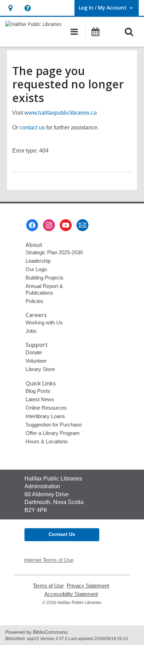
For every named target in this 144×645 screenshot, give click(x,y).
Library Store (40, 369)
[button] (10, 8)
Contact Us (62, 534)
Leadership (38, 261)
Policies (34, 301)
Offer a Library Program (53, 433)
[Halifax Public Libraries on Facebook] (32, 225)
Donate (34, 352)
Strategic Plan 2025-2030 (54, 252)
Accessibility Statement (71, 594)
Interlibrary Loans (45, 416)
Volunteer (36, 361)
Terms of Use (48, 586)
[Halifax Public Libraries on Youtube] (66, 225)
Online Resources (46, 408)
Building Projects (45, 278)
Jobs (31, 331)
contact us (32, 127)
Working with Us (44, 322)
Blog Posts (38, 391)
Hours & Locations (47, 441)
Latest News (40, 399)
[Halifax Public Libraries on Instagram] (49, 225)
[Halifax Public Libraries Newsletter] (82, 225)
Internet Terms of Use (48, 560)
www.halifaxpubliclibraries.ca (60, 113)
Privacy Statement (88, 586)
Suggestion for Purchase (54, 425)
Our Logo (36, 269)
